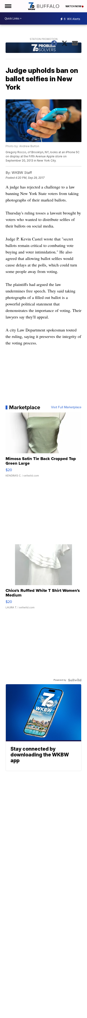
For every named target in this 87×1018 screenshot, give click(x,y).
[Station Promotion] (44, 48)
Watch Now (73, 6)
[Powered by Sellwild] (74, 680)
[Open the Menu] (7, 6)
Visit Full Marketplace (66, 407)
